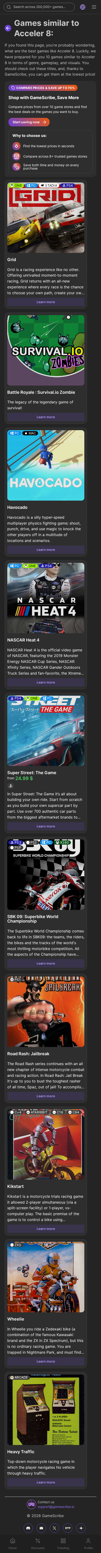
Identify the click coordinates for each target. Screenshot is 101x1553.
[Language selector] (82, 7)
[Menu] (94, 7)
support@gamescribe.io (56, 1507)
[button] (50, 129)
